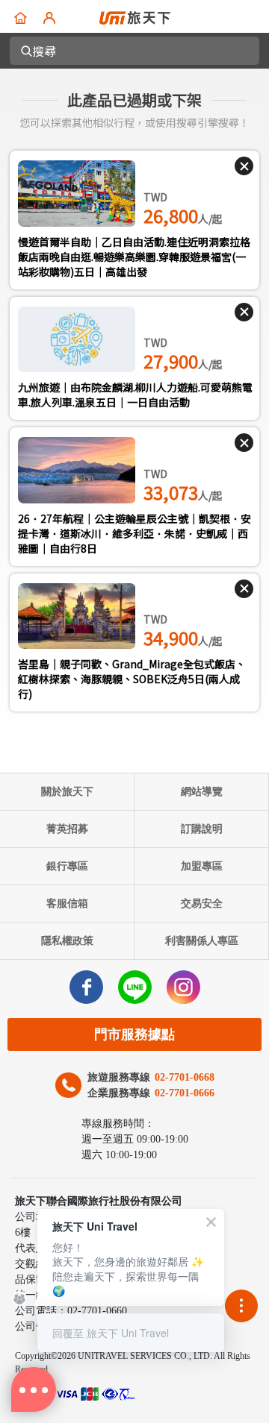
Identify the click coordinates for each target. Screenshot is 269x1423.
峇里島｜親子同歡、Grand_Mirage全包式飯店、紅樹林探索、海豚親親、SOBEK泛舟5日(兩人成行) (132, 678)
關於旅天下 (67, 791)
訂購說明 (202, 829)
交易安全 (202, 903)
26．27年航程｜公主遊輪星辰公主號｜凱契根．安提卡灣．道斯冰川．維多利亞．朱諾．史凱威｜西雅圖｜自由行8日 (134, 533)
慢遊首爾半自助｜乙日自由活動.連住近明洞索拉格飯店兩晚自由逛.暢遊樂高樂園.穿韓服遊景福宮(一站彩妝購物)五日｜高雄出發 (134, 256)
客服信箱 (67, 903)
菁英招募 (67, 829)
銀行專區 (67, 866)
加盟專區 (202, 866)
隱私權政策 (67, 940)
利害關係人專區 (201, 940)
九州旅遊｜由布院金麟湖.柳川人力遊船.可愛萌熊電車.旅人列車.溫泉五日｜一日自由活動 (135, 394)
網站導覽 (202, 791)
